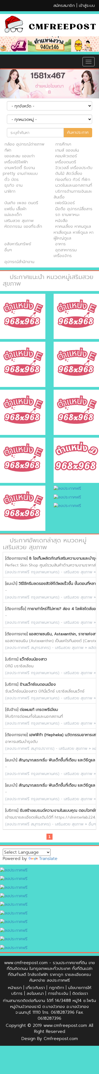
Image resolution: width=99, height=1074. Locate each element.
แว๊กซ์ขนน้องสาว (33, 659)
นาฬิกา (9, 191)
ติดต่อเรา (80, 993)
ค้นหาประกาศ (78, 132)
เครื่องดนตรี (65, 162)
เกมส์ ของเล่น (67, 150)
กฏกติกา (56, 988)
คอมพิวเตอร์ (66, 156)
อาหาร (60, 244)
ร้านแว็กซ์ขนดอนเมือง (38, 684)
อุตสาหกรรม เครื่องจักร (65, 253)
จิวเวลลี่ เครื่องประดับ (73, 168)
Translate (48, 859)
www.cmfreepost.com (26, 963)
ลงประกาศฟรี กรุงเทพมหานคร (32, 572)
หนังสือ (61, 221)
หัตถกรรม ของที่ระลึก (23, 226)
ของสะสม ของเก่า (19, 156)
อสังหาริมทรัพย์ (17, 244)
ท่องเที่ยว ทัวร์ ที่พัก (72, 179)
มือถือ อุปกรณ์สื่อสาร (73, 209)
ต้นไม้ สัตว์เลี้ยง (68, 173)
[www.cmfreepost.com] (49, 25)
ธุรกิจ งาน (13, 185)
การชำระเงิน (58, 993)
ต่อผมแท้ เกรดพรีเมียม (39, 710)
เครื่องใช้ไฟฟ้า (16, 162)
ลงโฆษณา (35, 993)
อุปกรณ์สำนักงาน (19, 262)
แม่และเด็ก (13, 215)
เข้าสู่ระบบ (87, 5)
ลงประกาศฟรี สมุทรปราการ (30, 748)
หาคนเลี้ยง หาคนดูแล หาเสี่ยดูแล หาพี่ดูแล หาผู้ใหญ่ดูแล (74, 232)
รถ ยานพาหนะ (67, 215)
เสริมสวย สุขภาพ (19, 221)
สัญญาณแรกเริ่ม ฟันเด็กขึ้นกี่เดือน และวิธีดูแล (57, 760)
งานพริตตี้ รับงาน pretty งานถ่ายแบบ (20, 170)
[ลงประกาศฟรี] (49, 44)
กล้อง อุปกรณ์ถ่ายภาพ (24, 144)
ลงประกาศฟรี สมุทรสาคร (28, 648)
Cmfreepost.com (61, 1039)
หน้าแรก (15, 988)
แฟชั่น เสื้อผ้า (15, 209)
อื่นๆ (8, 250)
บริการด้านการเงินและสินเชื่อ (73, 194)
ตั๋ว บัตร (11, 179)
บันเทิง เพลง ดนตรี (21, 203)
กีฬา (7, 150)
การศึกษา (63, 144)
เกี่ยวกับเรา (35, 988)
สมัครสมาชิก (64, 5)
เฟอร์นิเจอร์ (65, 203)
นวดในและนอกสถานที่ (73, 185)
